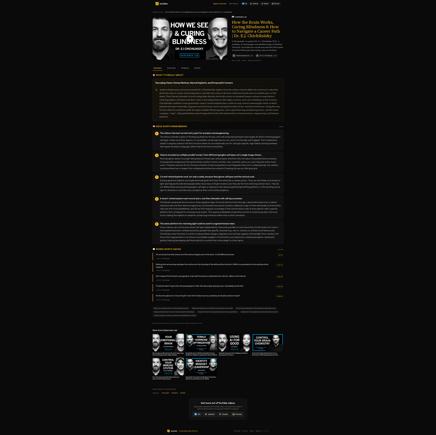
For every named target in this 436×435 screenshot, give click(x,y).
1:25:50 (279, 265)
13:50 (280, 255)
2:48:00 (279, 296)
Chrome (276, 3)
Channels (237, 431)
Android (255, 3)
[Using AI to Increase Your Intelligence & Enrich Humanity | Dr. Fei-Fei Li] (234, 345)
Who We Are (233, 4)
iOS (246, 3)
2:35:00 (279, 286)
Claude (266, 3)
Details (197, 68)
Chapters (185, 68)
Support (258, 431)
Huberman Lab (158, 12)
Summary (158, 68)
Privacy (245, 431)
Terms (251, 431)
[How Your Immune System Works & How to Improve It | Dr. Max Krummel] (168, 369)
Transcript (171, 68)
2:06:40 (279, 276)
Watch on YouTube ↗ (254, 60)
